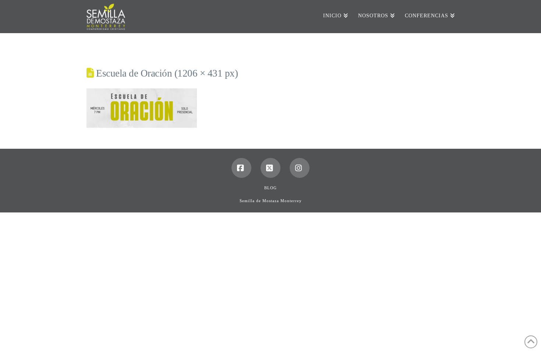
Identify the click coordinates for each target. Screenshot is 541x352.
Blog (270, 188)
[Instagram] (300, 168)
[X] (270, 168)
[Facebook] (241, 168)
